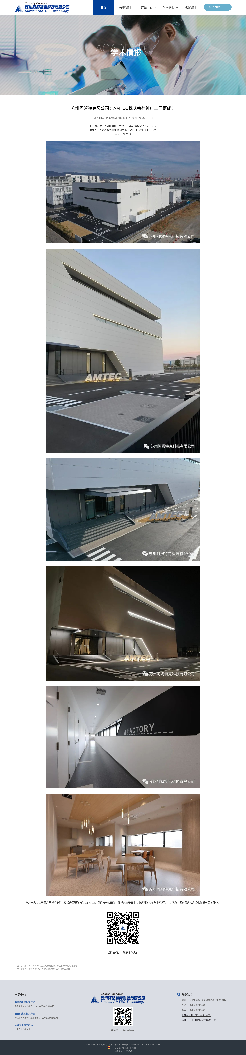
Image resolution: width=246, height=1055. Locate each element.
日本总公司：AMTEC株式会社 (196, 1015)
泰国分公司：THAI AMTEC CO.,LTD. (199, 1020)
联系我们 (190, 7)
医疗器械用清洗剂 (50, 1018)
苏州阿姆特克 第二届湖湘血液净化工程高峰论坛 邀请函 (47, 966)
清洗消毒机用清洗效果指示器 (27, 1018)
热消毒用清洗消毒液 (23, 1006)
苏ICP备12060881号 (151, 1045)
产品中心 (146, 7)
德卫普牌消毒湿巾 (22, 1029)
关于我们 (125, 7)
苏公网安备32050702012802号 (124, 1048)
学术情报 (168, 7)
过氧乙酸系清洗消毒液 (44, 1006)
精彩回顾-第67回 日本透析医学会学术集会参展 (43, 969)
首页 (103, 7)
